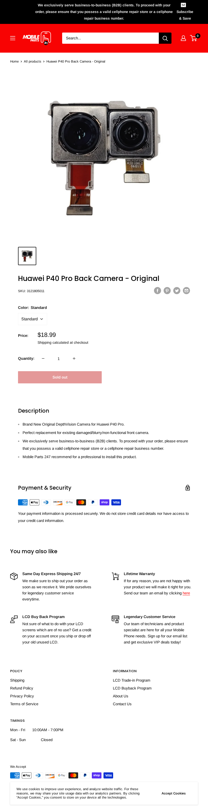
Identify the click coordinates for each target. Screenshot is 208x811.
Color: (32, 307)
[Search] (165, 38)
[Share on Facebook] (157, 290)
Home (14, 61)
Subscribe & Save (185, 15)
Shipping (17, 680)
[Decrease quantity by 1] (43, 358)
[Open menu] (12, 38)
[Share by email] (186, 290)
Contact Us (122, 704)
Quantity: (26, 358)
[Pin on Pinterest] (167, 290)
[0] (193, 38)
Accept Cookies (174, 793)
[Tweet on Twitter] (176, 290)
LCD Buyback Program (132, 688)
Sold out (60, 377)
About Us (120, 696)
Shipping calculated (53, 342)
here (186, 593)
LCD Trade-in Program (131, 680)
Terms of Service (24, 704)
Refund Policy (21, 688)
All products (32, 61)
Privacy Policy (22, 696)
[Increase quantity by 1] (74, 358)
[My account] (183, 38)
